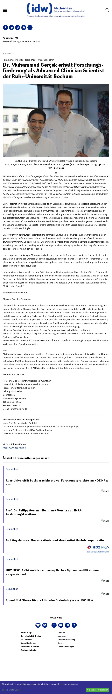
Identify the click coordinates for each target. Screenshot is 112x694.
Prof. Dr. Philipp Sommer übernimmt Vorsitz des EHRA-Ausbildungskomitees (44, 512)
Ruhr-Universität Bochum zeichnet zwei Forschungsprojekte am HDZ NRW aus (57, 482)
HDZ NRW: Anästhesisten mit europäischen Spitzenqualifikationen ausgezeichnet (53, 572)
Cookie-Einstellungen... (12, 689)
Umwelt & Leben (28, 643)
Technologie (27, 632)
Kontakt (61, 643)
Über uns (61, 632)
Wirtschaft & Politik (30, 646)
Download (59, 167)
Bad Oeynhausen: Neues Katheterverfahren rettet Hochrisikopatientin (55, 540)
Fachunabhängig (28, 650)
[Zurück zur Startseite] (56, 10)
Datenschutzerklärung (66, 639)
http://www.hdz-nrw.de (14, 447)
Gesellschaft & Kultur (31, 636)
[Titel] (5, 27)
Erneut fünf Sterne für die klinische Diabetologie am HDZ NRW (50, 600)
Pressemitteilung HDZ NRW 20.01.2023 (21, 41)
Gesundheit (26, 639)
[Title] (17, 27)
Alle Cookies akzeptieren (97, 689)
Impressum (62, 636)
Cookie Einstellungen (66, 646)
